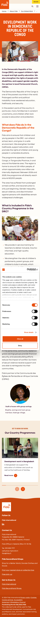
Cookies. (34, 597)
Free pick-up (7, 574)
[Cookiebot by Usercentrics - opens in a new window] (29, 269)
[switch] (35, 311)
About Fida (14, 11)
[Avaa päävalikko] (37, 6)
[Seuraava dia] (23, 489)
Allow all (20, 339)
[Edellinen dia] (17, 489)
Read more (8, 475)
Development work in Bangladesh (19, 462)
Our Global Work (27, 11)
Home (4, 11)
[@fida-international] (3, 524)
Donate (36, 1)
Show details (28, 332)
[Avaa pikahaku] (32, 6)
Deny (20, 345)
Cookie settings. (7, 600)
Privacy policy (25, 597)
